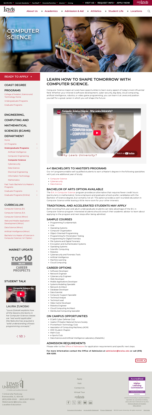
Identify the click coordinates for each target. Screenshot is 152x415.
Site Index (147, 410)
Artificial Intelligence (17, 152)
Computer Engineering (18, 156)
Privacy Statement (106, 410)
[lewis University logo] (9, 11)
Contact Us (79, 388)
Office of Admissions (74, 346)
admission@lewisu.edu (118, 351)
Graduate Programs (13, 105)
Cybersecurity (14, 164)
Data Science (14, 168)
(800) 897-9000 (27, 399)
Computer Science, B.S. (14, 209)
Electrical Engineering (18, 172)
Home (7, 140)
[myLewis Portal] (142, 2)
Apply (79, 379)
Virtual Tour (79, 392)
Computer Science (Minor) (16, 217)
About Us (32, 11)
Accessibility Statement (91, 410)
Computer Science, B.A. (14, 213)
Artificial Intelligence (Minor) (17, 231)
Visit (79, 383)
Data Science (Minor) (13, 227)
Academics (51, 11)
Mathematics (13, 180)
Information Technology (19, 176)
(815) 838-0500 (9, 399)
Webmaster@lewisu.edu (14, 402)
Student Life (115, 11)
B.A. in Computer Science (63, 192)
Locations (136, 11)
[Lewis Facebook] (68, 402)
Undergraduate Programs (16, 101)
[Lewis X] (74, 402)
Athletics (96, 11)
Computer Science (17, 160)
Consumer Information (74, 410)
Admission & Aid (74, 11)
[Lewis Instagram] (79, 402)
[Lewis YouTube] (85, 402)
